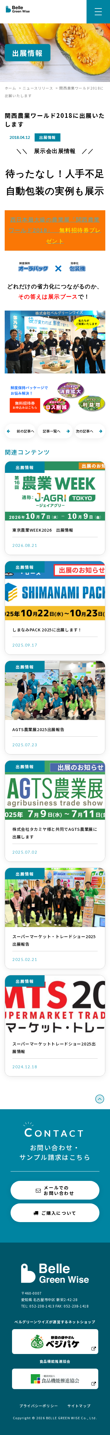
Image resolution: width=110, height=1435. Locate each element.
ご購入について (59, 1213)
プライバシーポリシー (38, 1405)
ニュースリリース (38, 87)
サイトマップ (79, 1405)
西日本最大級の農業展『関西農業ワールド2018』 (55, 230)
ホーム (10, 87)
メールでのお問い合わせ (59, 1190)
